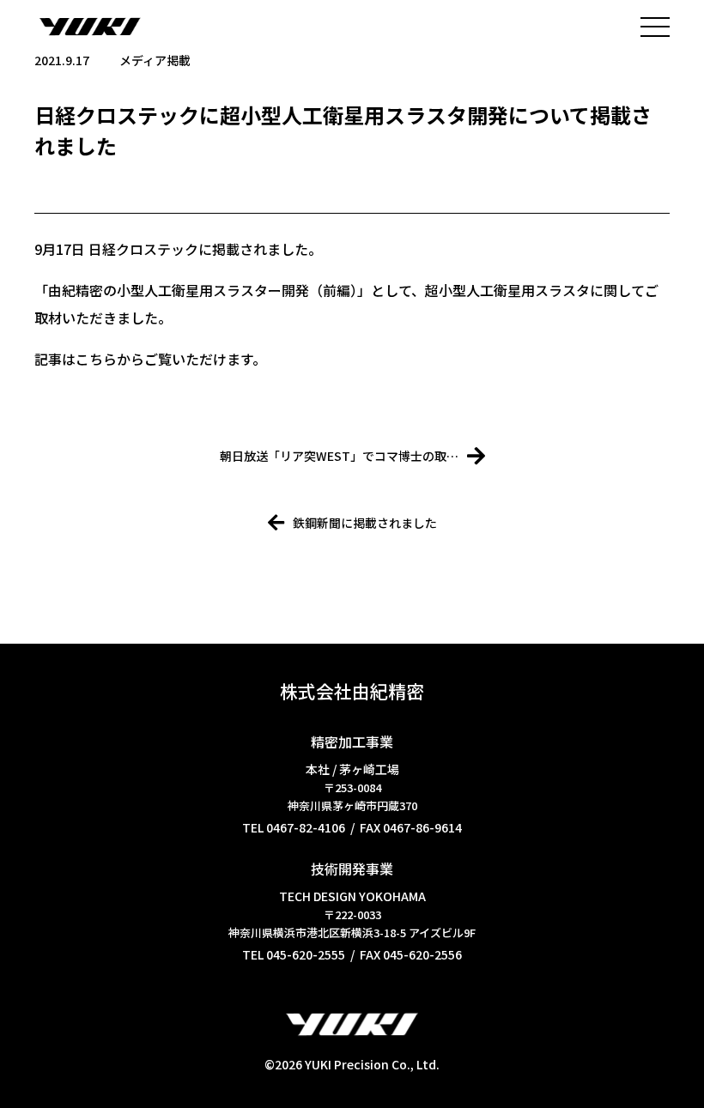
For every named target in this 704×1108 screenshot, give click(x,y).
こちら (96, 358)
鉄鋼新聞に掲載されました (365, 522)
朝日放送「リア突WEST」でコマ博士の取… (339, 455)
